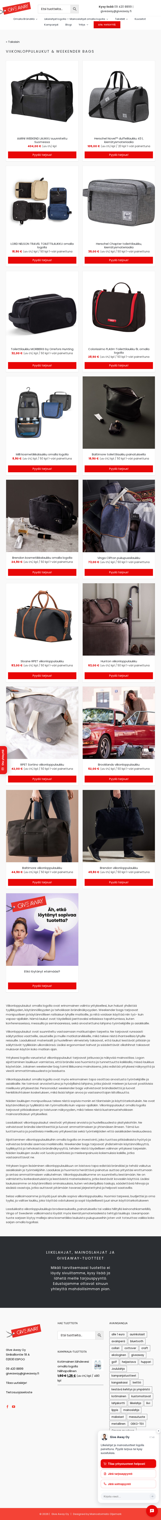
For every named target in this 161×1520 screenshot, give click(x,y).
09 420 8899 (123, 7)
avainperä (118, 1341)
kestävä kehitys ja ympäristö (131, 1389)
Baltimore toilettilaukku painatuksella (119, 454)
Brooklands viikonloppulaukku (119, 764)
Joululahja (118, 1369)
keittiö (137, 1382)
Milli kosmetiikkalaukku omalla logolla (42, 454)
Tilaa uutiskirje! (16, 1383)
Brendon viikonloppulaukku (119, 868)
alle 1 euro (118, 1334)
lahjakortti (118, 1403)
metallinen (118, 1424)
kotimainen (119, 1396)
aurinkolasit (137, 1334)
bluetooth (136, 1341)
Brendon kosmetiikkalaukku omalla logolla (42, 558)
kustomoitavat (141, 1396)
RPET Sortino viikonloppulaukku (42, 764)
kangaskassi (120, 1382)
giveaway (137, 1355)
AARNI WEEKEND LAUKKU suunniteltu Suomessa (42, 140)
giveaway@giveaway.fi (116, 11)
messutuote (137, 1417)
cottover (130, 1348)
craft (144, 1348)
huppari (146, 1362)
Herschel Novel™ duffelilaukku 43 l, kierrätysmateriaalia (118, 140)
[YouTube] (13, 1406)
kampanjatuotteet (124, 1376)
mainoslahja (131, 1410)
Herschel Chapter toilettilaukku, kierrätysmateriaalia (119, 245)
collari (115, 1348)
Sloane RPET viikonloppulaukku (42, 661)
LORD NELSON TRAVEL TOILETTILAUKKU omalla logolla (42, 245)
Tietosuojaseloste (19, 1392)
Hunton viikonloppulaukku (119, 661)
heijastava (129, 1362)
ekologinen (119, 1355)
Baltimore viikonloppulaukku (42, 868)
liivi (148, 1403)
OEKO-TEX (137, 1424)
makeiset (118, 1417)
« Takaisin (13, 42)
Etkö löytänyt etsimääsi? (42, 971)
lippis (115, 1410)
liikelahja (135, 1403)
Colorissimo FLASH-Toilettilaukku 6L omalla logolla (118, 351)
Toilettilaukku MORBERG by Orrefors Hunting (42, 349)
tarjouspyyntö (93, 1278)
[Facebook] (7, 1406)
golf (114, 1362)
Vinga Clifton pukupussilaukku (118, 558)
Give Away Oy (60, 1514)
